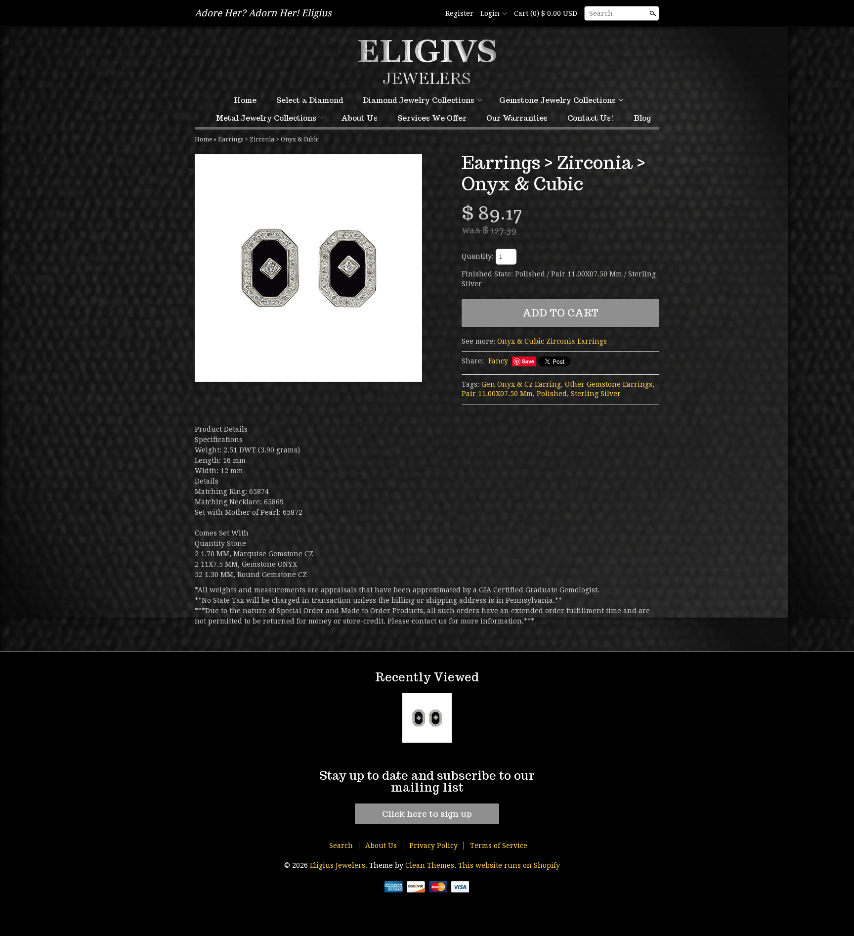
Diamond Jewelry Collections (418, 100)
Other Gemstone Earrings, (609, 384)
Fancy (498, 361)
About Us (359, 118)
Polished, (553, 394)
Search (601, 13)
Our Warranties (517, 118)
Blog (642, 118)
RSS (414, 14)
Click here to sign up (427, 813)
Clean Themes (429, 865)
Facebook (430, 14)
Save (528, 361)
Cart (545, 13)
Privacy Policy (433, 845)
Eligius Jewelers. (339, 865)
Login (490, 13)
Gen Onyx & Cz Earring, (522, 384)
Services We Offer (432, 118)
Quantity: (478, 256)
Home (245, 100)
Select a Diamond (309, 100)
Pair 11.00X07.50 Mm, (498, 394)
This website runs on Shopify (509, 865)
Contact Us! (590, 118)
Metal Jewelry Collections (266, 118)
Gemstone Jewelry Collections (557, 100)
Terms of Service (498, 845)
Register (459, 13)
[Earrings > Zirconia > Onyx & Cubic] (308, 268)
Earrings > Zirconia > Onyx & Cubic (268, 139)
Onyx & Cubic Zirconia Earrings (552, 341)
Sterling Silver (596, 394)
